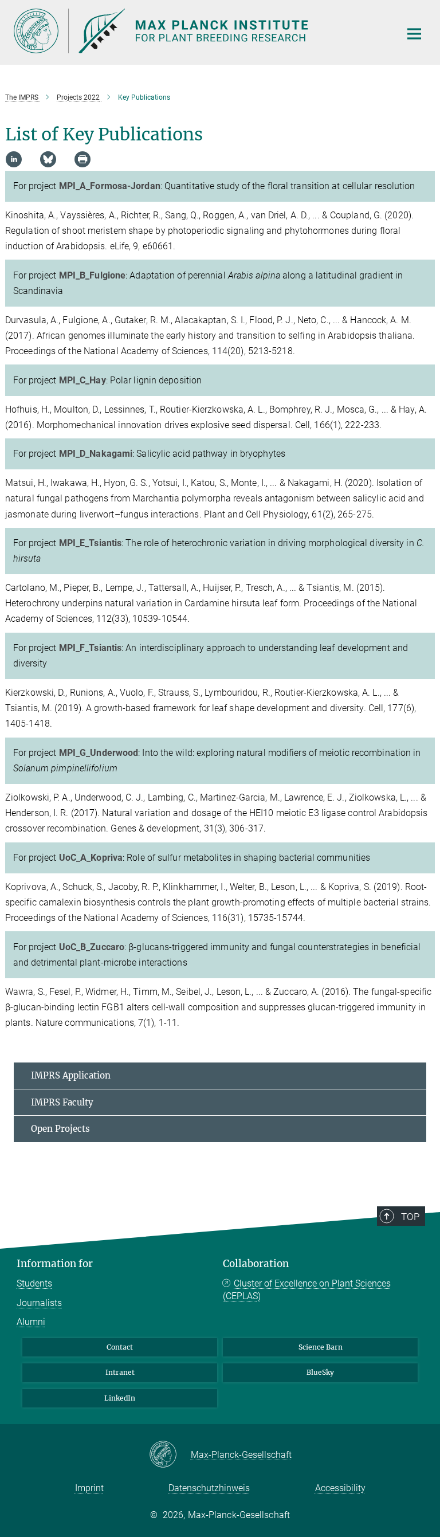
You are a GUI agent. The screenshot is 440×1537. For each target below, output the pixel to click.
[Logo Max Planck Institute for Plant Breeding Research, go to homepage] (200, 31)
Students (34, 1283)
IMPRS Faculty (62, 1102)
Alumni (31, 1321)
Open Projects (60, 1128)
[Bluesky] (48, 159)
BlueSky (320, 1372)
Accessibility (340, 1488)
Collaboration (256, 1263)
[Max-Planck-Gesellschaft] (170, 1455)
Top (410, 1216)
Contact (120, 1347)
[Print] (82, 159)
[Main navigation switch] (414, 33)
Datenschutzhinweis (209, 1488)
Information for (55, 1263)
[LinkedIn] (13, 159)
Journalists (39, 1302)
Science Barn (320, 1347)
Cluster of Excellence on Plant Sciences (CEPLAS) (307, 1289)
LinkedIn (119, 1398)
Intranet (120, 1372)
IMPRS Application (71, 1075)
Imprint (89, 1488)
